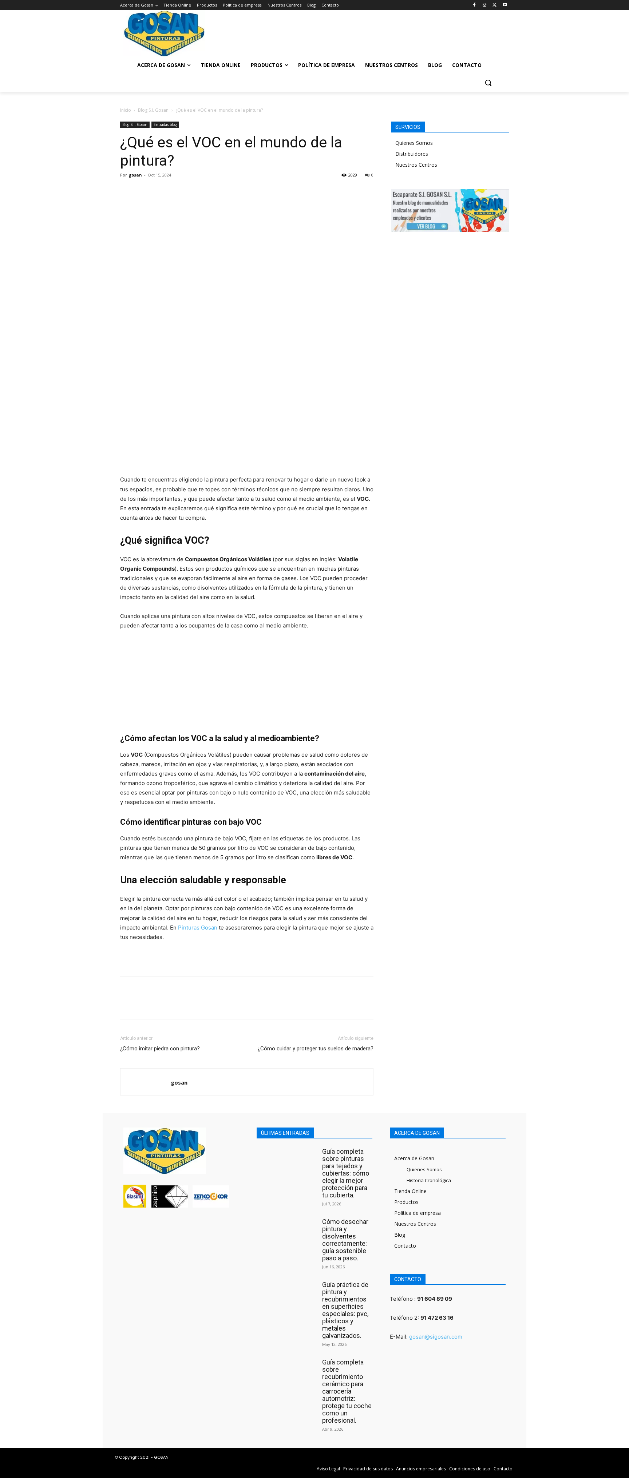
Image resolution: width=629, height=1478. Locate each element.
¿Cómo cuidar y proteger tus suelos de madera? (315, 1048)
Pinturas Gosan (197, 927)
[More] (194, 191)
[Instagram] (484, 5)
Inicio (125, 110)
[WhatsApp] (177, 191)
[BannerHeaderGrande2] (314, 31)
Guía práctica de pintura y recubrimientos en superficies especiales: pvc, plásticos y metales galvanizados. (345, 1310)
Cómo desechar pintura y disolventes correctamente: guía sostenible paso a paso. (345, 1240)
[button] (488, 82)
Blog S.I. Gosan (153, 110)
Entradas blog (165, 124)
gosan (135, 175)
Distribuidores (411, 153)
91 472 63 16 (437, 1317)
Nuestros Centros (416, 164)
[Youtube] (505, 5)
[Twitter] (494, 5)
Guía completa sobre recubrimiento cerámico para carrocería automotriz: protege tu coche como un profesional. (347, 1391)
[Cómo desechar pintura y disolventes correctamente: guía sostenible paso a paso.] (288, 1233)
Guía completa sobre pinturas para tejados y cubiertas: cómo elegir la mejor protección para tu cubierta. (345, 1173)
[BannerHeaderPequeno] (460, 31)
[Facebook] (474, 5)
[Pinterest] (161, 191)
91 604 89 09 (434, 1298)
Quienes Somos (414, 142)
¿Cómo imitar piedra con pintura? (160, 1048)
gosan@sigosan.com (435, 1336)
